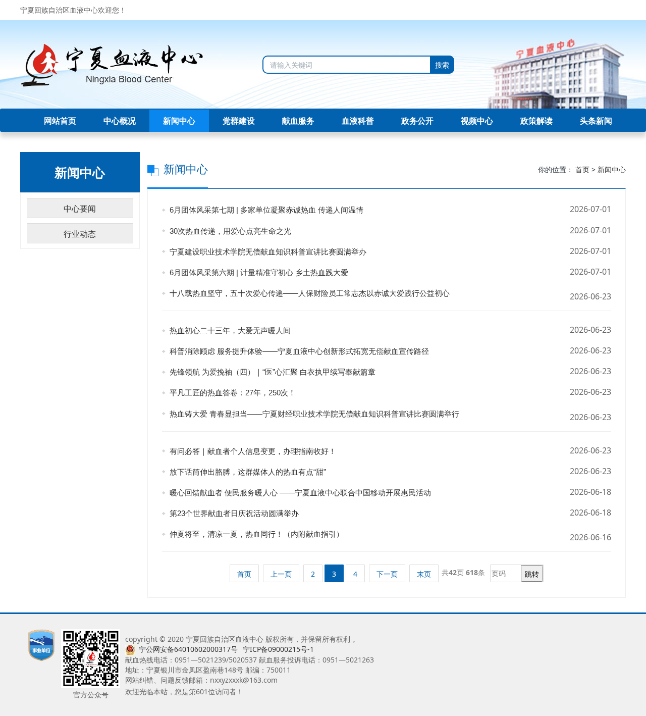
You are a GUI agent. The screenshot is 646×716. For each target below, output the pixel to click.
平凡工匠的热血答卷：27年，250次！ (231, 392)
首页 (582, 169)
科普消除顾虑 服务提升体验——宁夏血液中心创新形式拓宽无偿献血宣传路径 (297, 351)
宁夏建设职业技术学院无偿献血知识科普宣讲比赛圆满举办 (266, 251)
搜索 (442, 65)
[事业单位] (41, 644)
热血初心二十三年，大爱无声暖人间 (228, 330)
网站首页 (60, 120)
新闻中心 (179, 120)
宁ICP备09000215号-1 (278, 649)
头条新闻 (596, 120)
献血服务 (298, 120)
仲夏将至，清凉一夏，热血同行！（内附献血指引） (255, 534)
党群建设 (239, 120)
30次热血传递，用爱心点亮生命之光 (228, 231)
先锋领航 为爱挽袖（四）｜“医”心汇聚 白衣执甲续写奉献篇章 (270, 372)
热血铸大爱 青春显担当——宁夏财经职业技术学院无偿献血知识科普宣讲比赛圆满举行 (312, 414)
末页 (424, 574)
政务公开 (417, 120)
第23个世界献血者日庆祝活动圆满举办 (232, 513)
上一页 (281, 574)
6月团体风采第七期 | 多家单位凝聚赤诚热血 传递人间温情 (264, 210)
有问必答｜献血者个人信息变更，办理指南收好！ (251, 451)
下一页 (387, 574)
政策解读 (536, 120)
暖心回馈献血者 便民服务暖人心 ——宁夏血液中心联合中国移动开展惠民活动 (298, 492)
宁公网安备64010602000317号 (188, 649)
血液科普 (358, 120)
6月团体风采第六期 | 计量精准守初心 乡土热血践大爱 (257, 272)
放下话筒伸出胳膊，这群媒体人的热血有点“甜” (246, 472)
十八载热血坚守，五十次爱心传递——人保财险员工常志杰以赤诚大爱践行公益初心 (308, 293)
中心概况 (119, 120)
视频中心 (477, 120)
